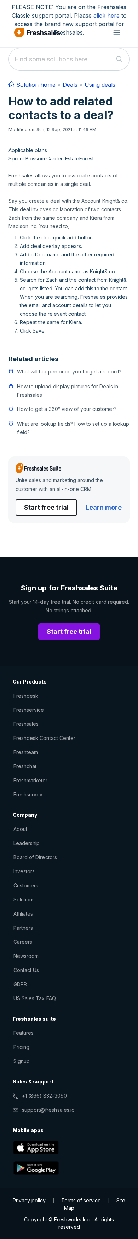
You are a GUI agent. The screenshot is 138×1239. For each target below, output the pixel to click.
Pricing (21, 1047)
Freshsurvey (27, 794)
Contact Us (26, 970)
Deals (70, 84)
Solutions (24, 900)
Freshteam (25, 752)
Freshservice (28, 710)
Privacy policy (29, 1200)
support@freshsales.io (48, 1110)
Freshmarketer (30, 780)
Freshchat (24, 766)
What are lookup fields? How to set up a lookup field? (73, 428)
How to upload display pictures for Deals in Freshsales (67, 390)
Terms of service (81, 1200)
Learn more (104, 507)
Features (23, 1033)
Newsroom (26, 956)
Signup (21, 1061)
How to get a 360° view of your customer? (67, 409)
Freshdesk (25, 696)
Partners (23, 928)
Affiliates (23, 914)
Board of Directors (35, 857)
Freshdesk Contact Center (44, 738)
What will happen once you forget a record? (69, 372)
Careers (22, 942)
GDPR (20, 984)
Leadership (26, 843)
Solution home (35, 84)
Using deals (100, 84)
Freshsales (26, 724)
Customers (25, 885)
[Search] (119, 59)
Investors (24, 871)
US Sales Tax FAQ (34, 998)
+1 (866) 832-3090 (44, 1096)
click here (106, 15)
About (20, 829)
